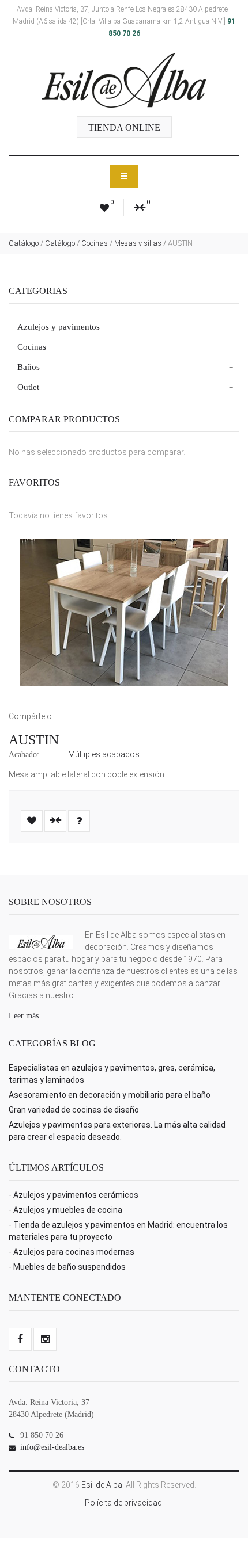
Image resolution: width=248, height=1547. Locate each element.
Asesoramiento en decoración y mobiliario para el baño (110, 1094)
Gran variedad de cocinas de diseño (74, 1109)
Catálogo (24, 243)
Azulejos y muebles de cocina (67, 1209)
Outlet (28, 387)
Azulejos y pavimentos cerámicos (75, 1195)
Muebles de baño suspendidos (69, 1266)
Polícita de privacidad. (124, 1502)
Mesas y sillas (137, 243)
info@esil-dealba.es (52, 1447)
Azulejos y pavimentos (58, 326)
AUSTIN (34, 739)
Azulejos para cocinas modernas (73, 1251)
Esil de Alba (101, 1484)
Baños (28, 367)
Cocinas (94, 243)
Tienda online (124, 127)
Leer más (24, 1015)
